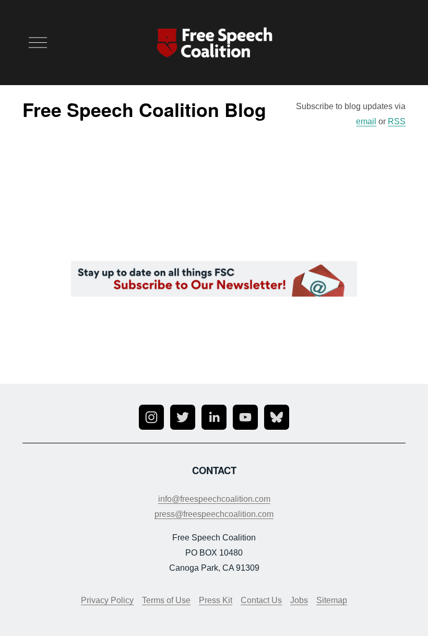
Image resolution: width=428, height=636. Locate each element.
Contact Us (261, 600)
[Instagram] (151, 417)
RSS (397, 121)
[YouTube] (245, 417)
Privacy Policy (107, 600)
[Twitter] (182, 417)
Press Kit (215, 600)
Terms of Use (166, 600)
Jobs (299, 600)
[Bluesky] (276, 417)
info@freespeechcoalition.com (214, 498)
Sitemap (331, 600)
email (366, 121)
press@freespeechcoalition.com (214, 514)
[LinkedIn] (214, 417)
